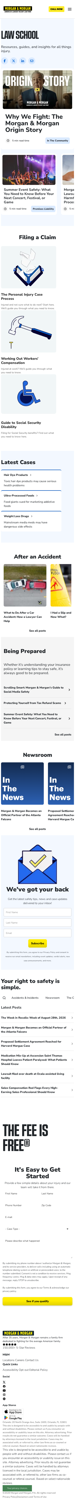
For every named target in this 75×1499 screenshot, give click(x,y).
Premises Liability (43, 209)
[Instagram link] (4, 1394)
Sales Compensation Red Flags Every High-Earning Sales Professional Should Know (29, 1090)
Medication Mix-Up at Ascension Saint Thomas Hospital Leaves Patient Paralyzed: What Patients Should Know (34, 1060)
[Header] (17, 9)
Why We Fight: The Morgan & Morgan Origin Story (34, 123)
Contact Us (32, 1360)
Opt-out (24, 1370)
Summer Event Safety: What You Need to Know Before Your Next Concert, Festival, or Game (29, 195)
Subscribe (37, 943)
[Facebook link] (4, 1386)
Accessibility (10, 1370)
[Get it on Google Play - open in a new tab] (13, 1417)
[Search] (4, 998)
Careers (19, 1360)
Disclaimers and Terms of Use (32, 1496)
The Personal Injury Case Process (22, 296)
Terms (46, 1287)
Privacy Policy (49, 952)
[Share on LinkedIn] (22, 60)
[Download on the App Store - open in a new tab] (13, 1411)
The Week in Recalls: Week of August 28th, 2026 (33, 1018)
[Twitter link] (4, 1382)
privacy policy (9, 1291)
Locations (8, 1360)
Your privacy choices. (17, 1488)
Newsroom (53, 998)
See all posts (63, 735)
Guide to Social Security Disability (21, 424)
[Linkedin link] (4, 1398)
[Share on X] (13, 60)
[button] (34, 445)
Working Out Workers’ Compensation (19, 360)
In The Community (57, 140)
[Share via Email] (31, 60)
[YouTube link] (4, 1390)
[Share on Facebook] (4, 60)
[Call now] (56, 9)
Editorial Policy (38, 1370)
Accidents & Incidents (25, 998)
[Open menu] (70, 9)
